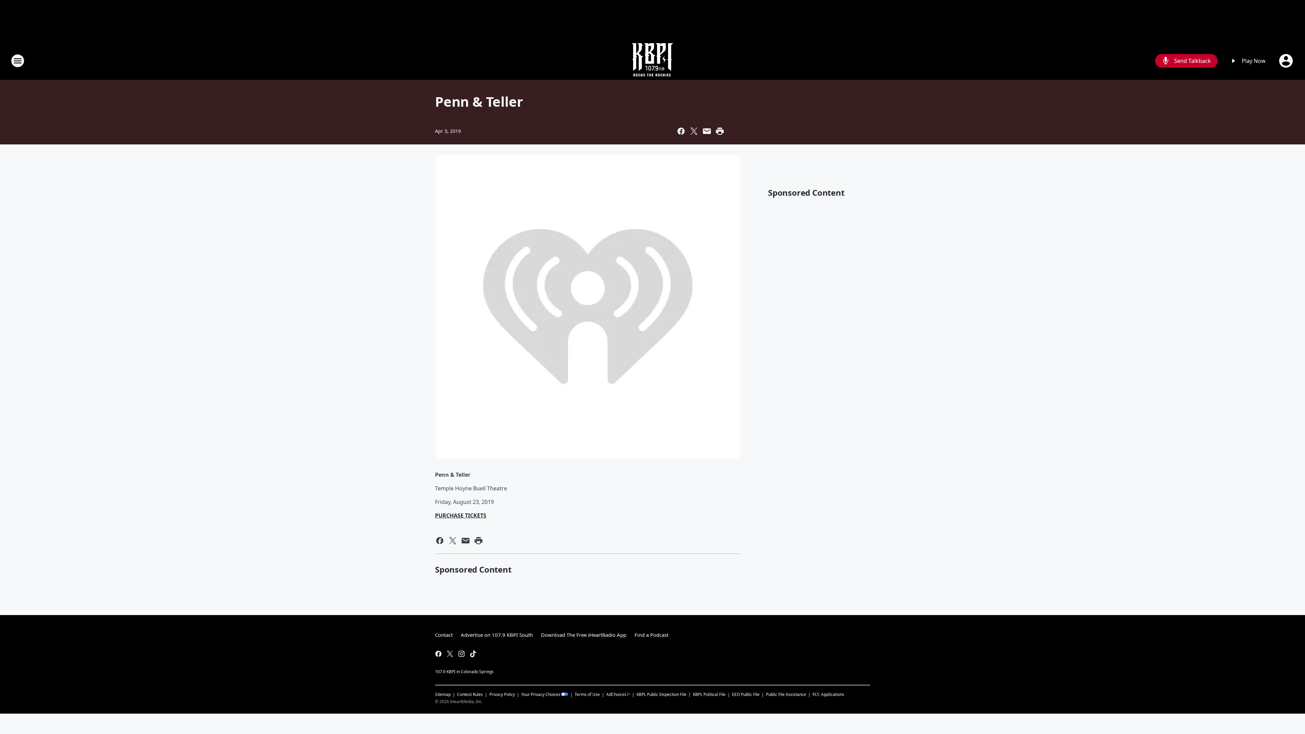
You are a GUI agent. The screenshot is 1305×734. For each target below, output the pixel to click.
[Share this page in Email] (707, 131)
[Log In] (1286, 61)
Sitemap (443, 694)
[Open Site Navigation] (17, 61)
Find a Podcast (651, 634)
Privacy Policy (502, 694)
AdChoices (616, 694)
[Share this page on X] (694, 131)
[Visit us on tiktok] (473, 654)
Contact (444, 634)
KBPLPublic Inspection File (661, 694)
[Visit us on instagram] (461, 654)
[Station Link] (652, 60)
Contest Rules (470, 694)
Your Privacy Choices (540, 694)
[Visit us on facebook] (438, 654)
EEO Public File (746, 694)
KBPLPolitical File (709, 694)
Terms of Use (587, 694)
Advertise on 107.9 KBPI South (497, 634)
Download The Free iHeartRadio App (583, 634)
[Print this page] (720, 131)
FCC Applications (828, 694)
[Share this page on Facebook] (681, 131)
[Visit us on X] (450, 654)
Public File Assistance (786, 694)
